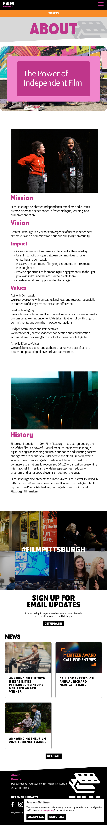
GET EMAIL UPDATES (24, 797)
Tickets (53, 13)
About (15, 775)
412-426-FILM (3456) (20, 788)
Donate (16, 779)
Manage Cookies (16, 813)
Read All (53, 756)
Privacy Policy (47, 810)
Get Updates (54, 624)
